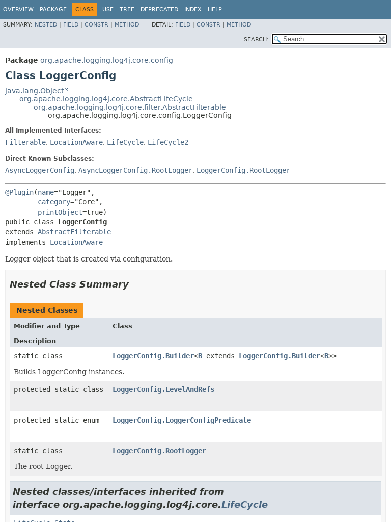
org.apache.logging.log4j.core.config (106, 60)
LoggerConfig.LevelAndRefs (163, 389)
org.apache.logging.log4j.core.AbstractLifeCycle (106, 99)
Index (193, 9)
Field (70, 24)
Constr (96, 24)
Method (127, 24)
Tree (127, 9)
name (46, 192)
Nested (46, 24)
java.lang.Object (34, 91)
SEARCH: (256, 39)
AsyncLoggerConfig (39, 170)
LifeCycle (125, 142)
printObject (60, 212)
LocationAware (76, 142)
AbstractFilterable (74, 232)
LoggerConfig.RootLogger (243, 170)
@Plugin (19, 192)
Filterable (25, 142)
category (54, 202)
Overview (18, 9)
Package (53, 9)
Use (108, 9)
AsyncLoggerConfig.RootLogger (135, 170)
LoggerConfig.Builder (153, 356)
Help (215, 9)
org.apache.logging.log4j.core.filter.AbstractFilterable (130, 107)
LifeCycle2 (168, 142)
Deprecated (159, 9)
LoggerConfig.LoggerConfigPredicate (182, 420)
